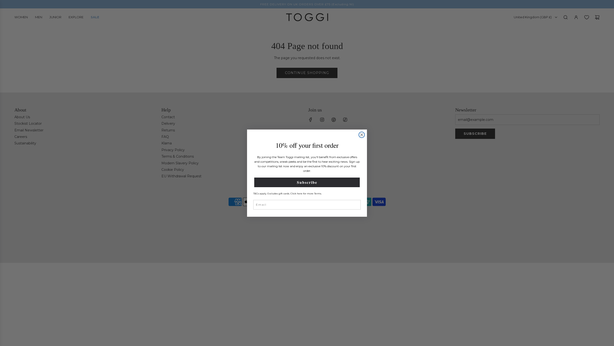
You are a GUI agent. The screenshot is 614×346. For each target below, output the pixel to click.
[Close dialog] (362, 135)
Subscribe (307, 182)
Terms (317, 193)
